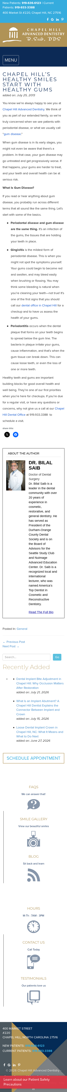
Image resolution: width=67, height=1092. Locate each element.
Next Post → (11, 646)
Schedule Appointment (33, 758)
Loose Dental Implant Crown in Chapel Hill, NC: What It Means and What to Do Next (39, 732)
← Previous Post (14, 642)
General (22, 629)
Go (57, 657)
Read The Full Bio (41, 612)
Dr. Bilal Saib (40, 465)
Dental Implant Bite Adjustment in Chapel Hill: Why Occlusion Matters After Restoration (40, 683)
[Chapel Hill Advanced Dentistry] (33, 35)
